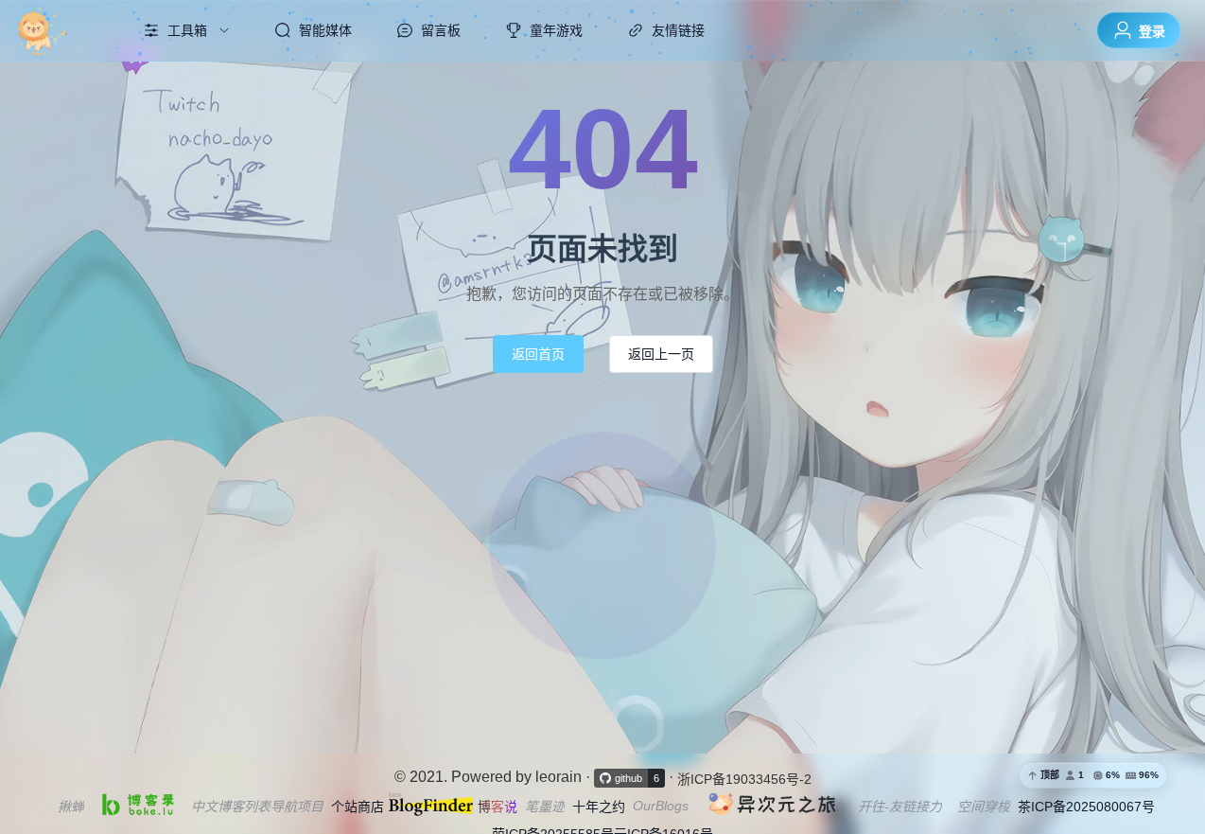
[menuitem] (59, 30)
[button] (1093, 775)
